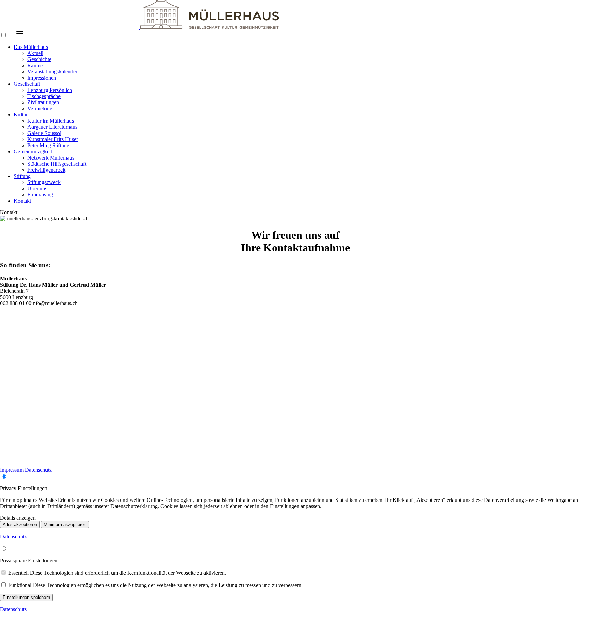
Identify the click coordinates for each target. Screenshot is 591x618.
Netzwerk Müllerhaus (50, 158)
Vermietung (39, 108)
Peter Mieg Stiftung (48, 145)
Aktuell (35, 53)
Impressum (12, 470)
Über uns (37, 188)
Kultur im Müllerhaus (50, 121)
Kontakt (22, 201)
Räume (35, 65)
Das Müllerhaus (31, 47)
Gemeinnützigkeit (33, 151)
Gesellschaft (27, 84)
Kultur (21, 115)
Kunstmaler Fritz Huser (52, 139)
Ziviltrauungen (43, 102)
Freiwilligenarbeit (46, 170)
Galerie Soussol (44, 133)
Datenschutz (38, 470)
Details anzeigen (18, 518)
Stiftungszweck (44, 182)
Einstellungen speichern (26, 597)
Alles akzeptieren (20, 524)
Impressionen (41, 78)
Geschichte (39, 59)
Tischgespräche (44, 96)
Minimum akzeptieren (65, 524)
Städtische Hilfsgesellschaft (56, 164)
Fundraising (40, 194)
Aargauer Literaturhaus (52, 127)
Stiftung (22, 176)
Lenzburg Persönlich (49, 90)
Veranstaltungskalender (52, 71)
